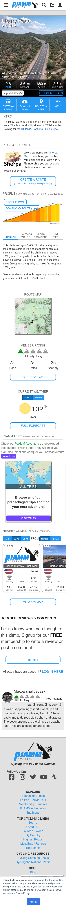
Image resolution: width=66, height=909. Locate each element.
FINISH (55, 538)
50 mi (25, 538)
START (44, 538)
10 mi (7, 538)
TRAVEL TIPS (56, 235)
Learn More (8, 456)
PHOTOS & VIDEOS (8, 108)
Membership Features (33, 804)
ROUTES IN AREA (41, 108)
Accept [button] (33, 901)
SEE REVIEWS (33, 377)
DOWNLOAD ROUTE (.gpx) (22, 208)
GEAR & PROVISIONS (40, 235)
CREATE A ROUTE (33, 181)
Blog (33, 872)
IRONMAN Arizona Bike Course (39, 129)
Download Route (25, 108)
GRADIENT (10, 236)
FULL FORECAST (33, 425)
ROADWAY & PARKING (25, 235)
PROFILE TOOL (15, 202)
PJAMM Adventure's (28, 443)
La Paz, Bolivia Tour (33, 800)
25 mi (16, 538)
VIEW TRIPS (28, 518)
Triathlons (33, 812)
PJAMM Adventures (33, 808)
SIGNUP (33, 659)
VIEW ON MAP (33, 602)
